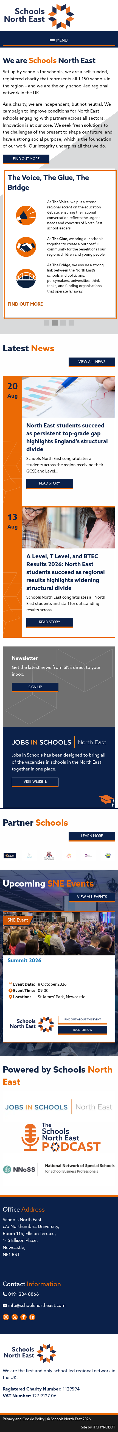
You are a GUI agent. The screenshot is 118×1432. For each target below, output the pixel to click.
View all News (91, 362)
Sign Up (35, 687)
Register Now (82, 1030)
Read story (49, 483)
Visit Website (35, 782)
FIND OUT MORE (25, 304)
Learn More (92, 836)
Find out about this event (82, 1019)
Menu (61, 41)
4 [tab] (71, 323)
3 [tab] (63, 323)
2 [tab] (55, 323)
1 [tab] (46, 323)
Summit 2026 (24, 961)
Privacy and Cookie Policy (23, 1419)
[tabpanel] (59, 243)
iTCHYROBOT (104, 1427)
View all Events (92, 897)
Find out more (26, 159)
